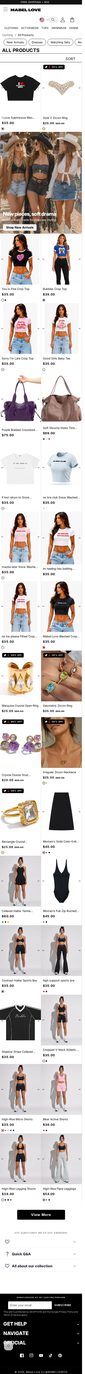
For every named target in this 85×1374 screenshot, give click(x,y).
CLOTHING (11, 28)
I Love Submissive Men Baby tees (17, 118)
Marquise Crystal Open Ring (20, 705)
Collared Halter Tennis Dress (16, 911)
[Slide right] (38, 88)
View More (41, 1215)
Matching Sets (60, 42)
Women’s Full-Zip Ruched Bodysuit (59, 911)
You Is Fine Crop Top (15, 289)
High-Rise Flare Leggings (59, 1188)
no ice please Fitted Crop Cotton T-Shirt (18, 636)
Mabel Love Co (35, 1371)
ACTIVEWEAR (29, 28)
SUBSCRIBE (62, 1305)
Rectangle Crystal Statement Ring (13, 842)
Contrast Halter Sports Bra (19, 980)
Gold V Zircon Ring (55, 117)
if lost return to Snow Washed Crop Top (15, 497)
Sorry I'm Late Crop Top (18, 358)
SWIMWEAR (58, 28)
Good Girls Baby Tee (56, 358)
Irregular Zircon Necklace (59, 772)
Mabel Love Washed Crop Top (60, 636)
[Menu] (5, 10)
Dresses (37, 42)
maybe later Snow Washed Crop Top (19, 567)
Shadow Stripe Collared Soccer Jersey (17, 1052)
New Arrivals (15, 42)
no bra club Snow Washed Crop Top (60, 497)
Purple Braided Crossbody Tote (19, 430)
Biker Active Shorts (55, 1119)
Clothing (7, 35)
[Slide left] (2, 88)
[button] (53, 20)
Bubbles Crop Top (55, 289)
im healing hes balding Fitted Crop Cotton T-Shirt (60, 569)
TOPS (45, 28)
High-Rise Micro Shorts (17, 1119)
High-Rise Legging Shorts (19, 1188)
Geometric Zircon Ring (57, 705)
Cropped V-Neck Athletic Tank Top (59, 1050)
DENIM (73, 28)
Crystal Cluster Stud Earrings (15, 775)
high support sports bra (58, 980)
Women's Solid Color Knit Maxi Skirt (59, 841)
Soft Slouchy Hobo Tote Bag (59, 428)
